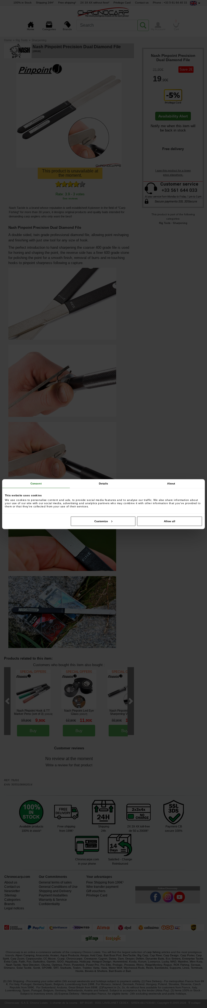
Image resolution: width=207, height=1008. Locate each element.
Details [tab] (103, 483)
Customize (101, 520)
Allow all (169, 520)
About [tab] (171, 483)
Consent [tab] (36, 483)
